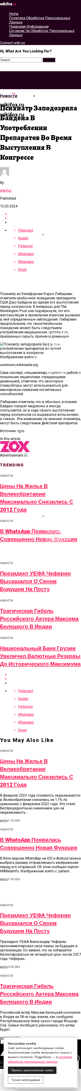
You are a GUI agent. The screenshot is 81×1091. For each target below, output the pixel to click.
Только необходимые (25, 1080)
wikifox (5, 190)
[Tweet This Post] (45, 218)
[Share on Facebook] (45, 214)
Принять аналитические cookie (32, 1070)
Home (13, 14)
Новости (48, 95)
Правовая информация (29, 26)
